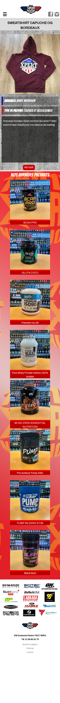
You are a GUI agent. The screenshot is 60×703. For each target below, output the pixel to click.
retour (28, 167)
